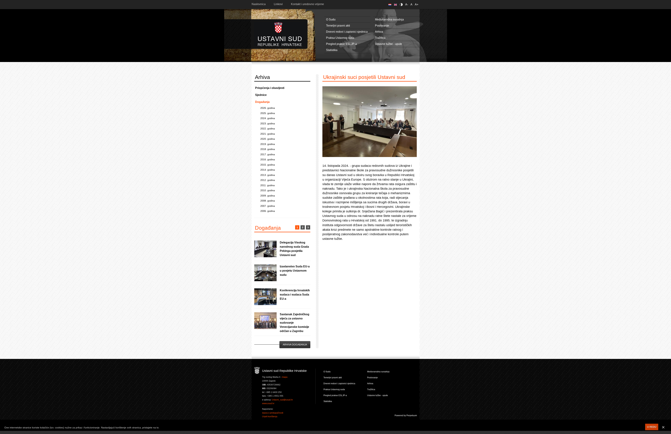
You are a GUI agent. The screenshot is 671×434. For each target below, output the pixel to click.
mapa (284, 377)
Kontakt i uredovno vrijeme (307, 4)
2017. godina (267, 154)
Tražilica (380, 37)
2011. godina (267, 185)
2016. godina (267, 159)
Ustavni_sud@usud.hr (282, 400)
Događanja (262, 101)
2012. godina (267, 180)
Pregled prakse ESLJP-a (341, 43)
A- (406, 4)
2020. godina (267, 138)
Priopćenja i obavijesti (269, 87)
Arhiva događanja (295, 344)
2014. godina (267, 169)
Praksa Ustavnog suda (340, 37)
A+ (416, 4)
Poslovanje (382, 25)
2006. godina (267, 211)
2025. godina (267, 113)
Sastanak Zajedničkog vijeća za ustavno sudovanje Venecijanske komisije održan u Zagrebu (294, 323)
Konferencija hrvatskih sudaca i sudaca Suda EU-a (295, 294)
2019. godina (267, 144)
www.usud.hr (268, 403)
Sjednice (261, 94)
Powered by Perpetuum (406, 415)
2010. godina (267, 190)
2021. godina (267, 133)
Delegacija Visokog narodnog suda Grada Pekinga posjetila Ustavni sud (294, 249)
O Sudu (331, 19)
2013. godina (267, 175)
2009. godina (267, 195)
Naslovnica (259, 4)
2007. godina (267, 206)
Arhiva (379, 31)
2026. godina (267, 108)
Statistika (331, 50)
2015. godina (267, 164)
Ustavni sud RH (280, 34)
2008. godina (267, 200)
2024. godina (267, 118)
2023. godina (267, 123)
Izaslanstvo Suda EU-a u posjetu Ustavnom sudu (295, 270)
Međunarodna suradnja (389, 19)
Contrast (402, 4)
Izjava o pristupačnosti (272, 413)
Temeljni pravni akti (338, 25)
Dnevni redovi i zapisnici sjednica (347, 31)
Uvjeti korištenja (269, 416)
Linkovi (278, 4)
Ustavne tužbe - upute (388, 43)
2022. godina (267, 128)
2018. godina (267, 149)
